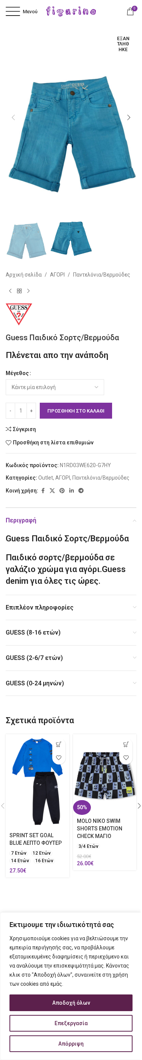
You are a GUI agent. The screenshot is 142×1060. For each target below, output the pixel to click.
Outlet (45, 478)
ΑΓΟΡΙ (57, 275)
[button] (13, 117)
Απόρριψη (71, 1044)
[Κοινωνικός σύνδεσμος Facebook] (42, 491)
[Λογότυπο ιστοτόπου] (71, 11)
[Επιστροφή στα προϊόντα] (19, 291)
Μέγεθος (17, 373)
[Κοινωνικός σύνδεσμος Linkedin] (71, 491)
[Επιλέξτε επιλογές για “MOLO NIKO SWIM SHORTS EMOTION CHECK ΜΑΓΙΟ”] (126, 744)
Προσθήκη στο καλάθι (76, 411)
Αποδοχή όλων (71, 1003)
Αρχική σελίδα (24, 275)
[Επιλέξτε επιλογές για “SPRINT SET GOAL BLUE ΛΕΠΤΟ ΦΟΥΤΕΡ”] (59, 744)
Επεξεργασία (71, 1023)
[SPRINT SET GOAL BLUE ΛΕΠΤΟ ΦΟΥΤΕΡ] (37, 781)
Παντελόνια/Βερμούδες (101, 275)
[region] (71, 986)
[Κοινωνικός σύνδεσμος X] (52, 491)
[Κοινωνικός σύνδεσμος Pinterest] (62, 491)
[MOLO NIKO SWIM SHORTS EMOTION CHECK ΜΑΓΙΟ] (105, 774)
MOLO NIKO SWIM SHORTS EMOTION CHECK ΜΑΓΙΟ (99, 828)
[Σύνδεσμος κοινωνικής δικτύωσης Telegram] (81, 491)
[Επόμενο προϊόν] (28, 291)
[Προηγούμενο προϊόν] (10, 291)
